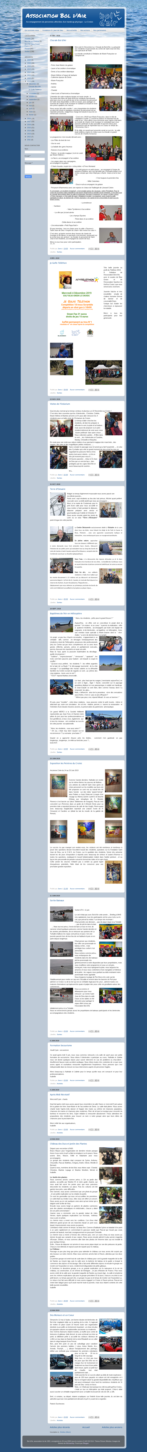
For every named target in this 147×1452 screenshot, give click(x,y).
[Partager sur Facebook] (96, 249)
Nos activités (72, 30)
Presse (27, 49)
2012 (29, 137)
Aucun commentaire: (77, 248)
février (31, 115)
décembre (33, 84)
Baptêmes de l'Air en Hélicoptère (66, 613)
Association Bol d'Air (56, 15)
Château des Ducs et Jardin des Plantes (68, 1144)
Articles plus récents (60, 1427)
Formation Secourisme (61, 1045)
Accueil (86, 1427)
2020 (29, 78)
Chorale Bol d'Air (58, 40)
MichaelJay (70, 1443)
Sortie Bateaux (57, 900)
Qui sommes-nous (32, 30)
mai (30, 105)
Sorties (59, 252)
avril (31, 108)
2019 (29, 81)
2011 (29, 140)
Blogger (86, 1443)
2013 (29, 134)
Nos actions (85, 30)
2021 (29, 75)
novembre (33, 93)
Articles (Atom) (65, 1432)
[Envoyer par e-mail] (89, 249)
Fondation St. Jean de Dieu (52, 30)
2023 (29, 69)
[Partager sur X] (94, 249)
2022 (29, 72)
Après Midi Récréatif (60, 1094)
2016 (29, 124)
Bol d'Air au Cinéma (32, 41)
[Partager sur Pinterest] (98, 249)
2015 (29, 127)
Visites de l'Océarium (60, 404)
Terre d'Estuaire (57, 489)
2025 (29, 63)
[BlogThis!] (92, 249)
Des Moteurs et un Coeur (62, 1315)
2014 (29, 130)
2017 (29, 121)
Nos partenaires (99, 30)
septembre (33, 99)
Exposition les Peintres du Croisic (66, 763)
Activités (60, 1084)
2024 (29, 66)
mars (31, 112)
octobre (32, 96)
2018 (29, 118)
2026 (29, 60)
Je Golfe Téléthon (58, 263)
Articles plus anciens (112, 1427)
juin (30, 102)
